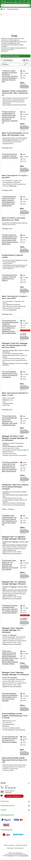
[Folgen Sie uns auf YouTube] (2, 796)
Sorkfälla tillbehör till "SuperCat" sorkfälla (12, 256)
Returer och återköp (24, 855)
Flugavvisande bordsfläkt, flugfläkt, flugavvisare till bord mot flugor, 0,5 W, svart (14, 760)
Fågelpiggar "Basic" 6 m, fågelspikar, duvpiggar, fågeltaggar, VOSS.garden (14, 538)
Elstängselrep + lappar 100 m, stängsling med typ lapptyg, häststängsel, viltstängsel (15, 487)
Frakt (17, 853)
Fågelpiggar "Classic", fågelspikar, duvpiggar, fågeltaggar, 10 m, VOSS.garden (13, 630)
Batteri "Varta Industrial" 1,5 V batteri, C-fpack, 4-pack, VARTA (15, 297)
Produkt (26, 63)
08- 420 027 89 (10, 788)
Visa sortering (8, 60)
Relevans (5, 64)
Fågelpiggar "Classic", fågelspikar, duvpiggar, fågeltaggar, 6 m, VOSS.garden (15, 673)
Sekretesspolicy (19, 848)
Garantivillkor (11, 855)
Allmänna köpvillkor (9, 845)
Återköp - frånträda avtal (14, 796)
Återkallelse (10, 848)
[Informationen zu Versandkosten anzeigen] (12, 834)
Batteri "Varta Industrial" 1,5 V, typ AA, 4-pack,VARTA (15, 176)
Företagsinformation (21, 845)
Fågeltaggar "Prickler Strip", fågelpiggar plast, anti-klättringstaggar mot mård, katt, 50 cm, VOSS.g (14, 345)
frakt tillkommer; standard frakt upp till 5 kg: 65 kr (24, 86)
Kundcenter (8, 792)
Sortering (4, 63)
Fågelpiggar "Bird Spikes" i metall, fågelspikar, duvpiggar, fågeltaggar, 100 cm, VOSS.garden (15, 438)
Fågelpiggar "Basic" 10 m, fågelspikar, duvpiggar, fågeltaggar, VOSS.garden (14, 583)
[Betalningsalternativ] (15, 822)
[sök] (28, 5)
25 (26, 64)
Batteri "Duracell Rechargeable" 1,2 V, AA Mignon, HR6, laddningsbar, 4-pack (15, 134)
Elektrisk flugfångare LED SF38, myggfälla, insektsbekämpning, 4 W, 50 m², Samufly (14, 716)
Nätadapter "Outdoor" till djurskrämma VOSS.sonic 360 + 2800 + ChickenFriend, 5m (15, 93)
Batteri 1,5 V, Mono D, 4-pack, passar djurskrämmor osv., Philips (13, 219)
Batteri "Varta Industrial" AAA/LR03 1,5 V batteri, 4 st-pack (15, 394)
